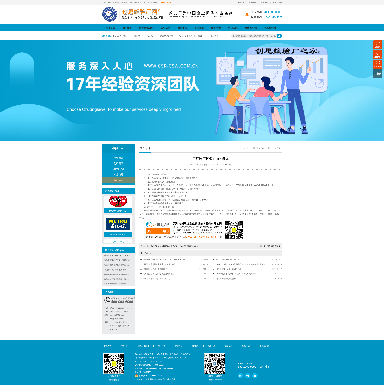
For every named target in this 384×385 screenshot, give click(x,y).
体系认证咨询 (146, 27)
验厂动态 (118, 180)
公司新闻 (118, 163)
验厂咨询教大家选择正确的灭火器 (156, 279)
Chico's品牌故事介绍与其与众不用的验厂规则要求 (236, 274)
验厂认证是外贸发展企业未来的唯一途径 (159, 264)
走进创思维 (251, 27)
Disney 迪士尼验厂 (120, 36)
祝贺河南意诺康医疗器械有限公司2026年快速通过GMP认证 (119, 259)
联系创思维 (277, 2)
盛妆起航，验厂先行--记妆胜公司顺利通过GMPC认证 (164, 259)
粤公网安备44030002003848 (150, 376)
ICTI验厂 (137, 36)
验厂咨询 (214, 36)
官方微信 (264, 2)
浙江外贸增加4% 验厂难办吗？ (228, 259)
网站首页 (110, 27)
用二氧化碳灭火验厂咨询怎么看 (228, 269)
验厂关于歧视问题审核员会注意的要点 (158, 274)
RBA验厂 (150, 36)
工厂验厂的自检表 (271, 246)
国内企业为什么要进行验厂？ (227, 279)
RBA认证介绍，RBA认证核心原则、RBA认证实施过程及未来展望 (177, 246)
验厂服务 (127, 27)
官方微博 (252, 2)
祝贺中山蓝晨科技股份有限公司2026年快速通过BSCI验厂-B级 (119, 283)
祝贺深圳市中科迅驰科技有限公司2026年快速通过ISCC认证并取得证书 (119, 279)
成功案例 (233, 27)
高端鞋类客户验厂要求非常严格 (156, 269)
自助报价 (199, 27)
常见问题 (118, 174)
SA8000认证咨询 (167, 36)
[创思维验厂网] (110, 8)
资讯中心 (182, 27)
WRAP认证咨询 (185, 36)
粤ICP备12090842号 (143, 372)
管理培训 (161, 346)
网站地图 (240, 2)
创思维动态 (118, 169)
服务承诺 (216, 27)
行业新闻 (118, 158)
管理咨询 (165, 27)
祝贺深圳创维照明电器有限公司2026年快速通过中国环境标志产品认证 (119, 269)
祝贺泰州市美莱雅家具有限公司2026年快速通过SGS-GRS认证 (119, 264)
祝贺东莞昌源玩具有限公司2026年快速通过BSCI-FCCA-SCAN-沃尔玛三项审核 (119, 274)
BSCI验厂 (201, 36)
